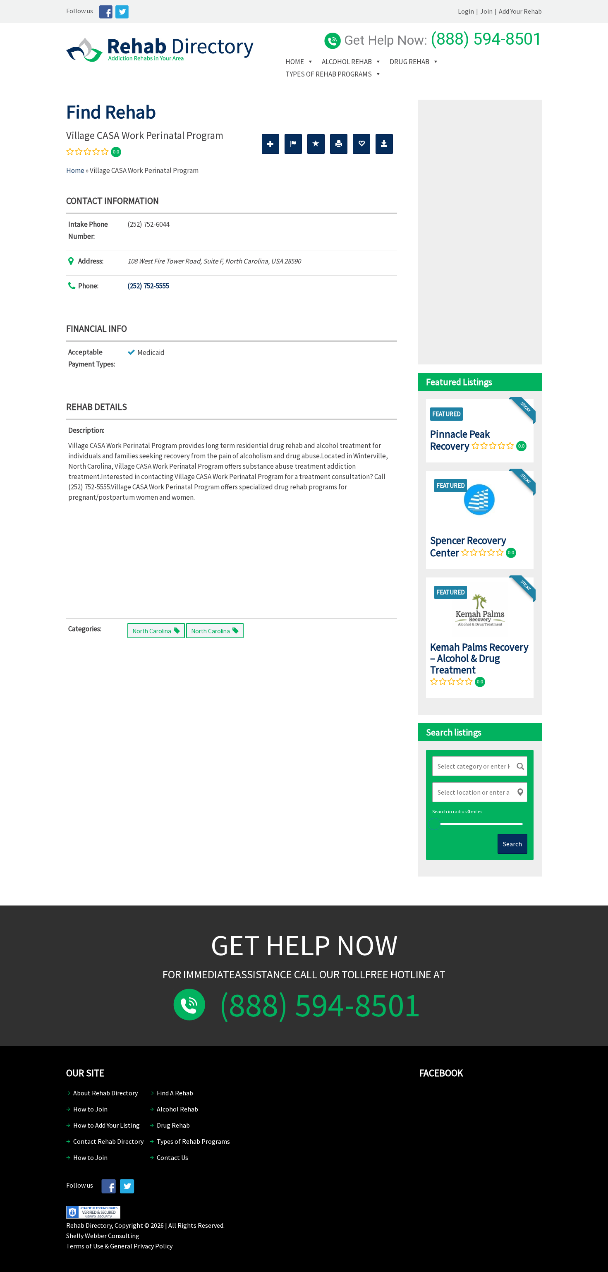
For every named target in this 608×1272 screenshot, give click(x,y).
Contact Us (172, 1157)
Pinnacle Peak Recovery (460, 440)
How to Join (90, 1109)
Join (486, 11)
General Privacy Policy (141, 1246)
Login (466, 11)
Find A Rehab (175, 1093)
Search (512, 844)
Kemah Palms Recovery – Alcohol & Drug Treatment (479, 658)
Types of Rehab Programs (328, 74)
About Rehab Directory (105, 1093)
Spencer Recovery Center (468, 546)
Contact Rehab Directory (108, 1141)
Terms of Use (84, 1246)
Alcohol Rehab (347, 61)
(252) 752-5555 (148, 285)
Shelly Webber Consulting (102, 1235)
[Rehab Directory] (160, 59)
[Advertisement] (231, 558)
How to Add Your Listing (106, 1125)
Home (294, 61)
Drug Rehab (409, 61)
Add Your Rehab (520, 11)
